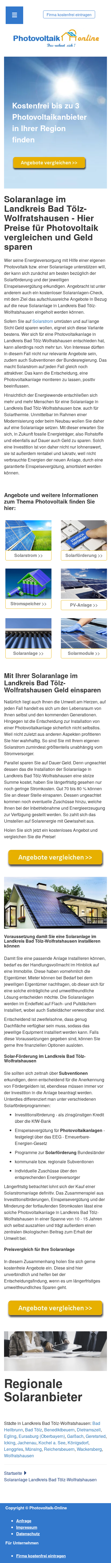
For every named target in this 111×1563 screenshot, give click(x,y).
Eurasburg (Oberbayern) (42, 1436)
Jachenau (27, 1442)
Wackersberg (89, 1449)
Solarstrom (42, 321)
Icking (9, 1442)
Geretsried (96, 1436)
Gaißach (75, 1436)
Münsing (33, 1449)
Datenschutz (28, 1534)
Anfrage (23, 1521)
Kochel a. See (52, 1442)
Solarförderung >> (84, 555)
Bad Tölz (33, 1430)
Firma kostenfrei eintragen (69, 14)
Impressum (26, 1527)
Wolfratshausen (19, 1455)
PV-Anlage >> (84, 605)
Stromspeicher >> (29, 603)
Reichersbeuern (59, 1449)
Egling (10, 1436)
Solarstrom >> (28, 555)
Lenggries (13, 1449)
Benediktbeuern (59, 1430)
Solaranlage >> (28, 653)
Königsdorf (78, 1442)
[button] (14, 15)
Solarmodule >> (84, 653)
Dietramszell (89, 1430)
